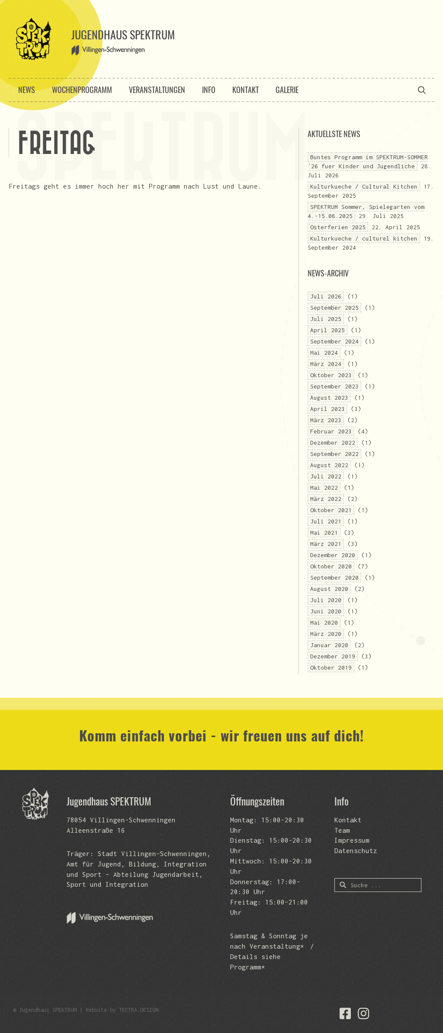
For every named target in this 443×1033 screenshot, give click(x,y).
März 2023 (325, 420)
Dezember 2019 (332, 656)
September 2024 (334, 341)
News (26, 89)
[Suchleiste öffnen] (422, 90)
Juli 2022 (325, 476)
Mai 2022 (324, 487)
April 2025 (327, 330)
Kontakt (245, 89)
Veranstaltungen (157, 89)
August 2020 (329, 588)
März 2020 (325, 633)
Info (208, 89)
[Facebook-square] (345, 1013)
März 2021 (325, 543)
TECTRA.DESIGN (138, 1010)
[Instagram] (363, 1013)
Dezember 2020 (332, 555)
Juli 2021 (325, 521)
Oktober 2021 (331, 510)
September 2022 (334, 453)
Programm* (247, 967)
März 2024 (325, 363)
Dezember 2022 (332, 442)
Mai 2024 (324, 352)
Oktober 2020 (331, 566)
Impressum (351, 840)
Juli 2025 (325, 318)
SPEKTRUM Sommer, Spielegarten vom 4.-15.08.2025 (366, 211)
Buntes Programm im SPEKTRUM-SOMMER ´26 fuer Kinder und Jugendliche (368, 162)
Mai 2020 (324, 622)
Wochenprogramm (82, 89)
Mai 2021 (324, 532)
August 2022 (329, 465)
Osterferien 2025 (338, 227)
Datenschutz (355, 850)
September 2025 (334, 307)
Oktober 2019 (331, 667)
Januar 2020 (329, 645)
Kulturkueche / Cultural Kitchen (363, 186)
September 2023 (334, 386)
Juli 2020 (325, 600)
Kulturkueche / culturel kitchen (363, 238)
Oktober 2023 (331, 375)
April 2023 (327, 408)
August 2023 (329, 397)
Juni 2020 (325, 611)
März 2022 (325, 498)
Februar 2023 (331, 431)
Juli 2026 (325, 296)
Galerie (287, 89)
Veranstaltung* (277, 946)
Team (342, 830)
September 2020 (334, 577)
